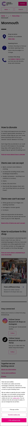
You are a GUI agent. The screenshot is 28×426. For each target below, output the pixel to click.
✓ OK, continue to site (14, 420)
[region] (14, 402)
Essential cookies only (14, 415)
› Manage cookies (14, 409)
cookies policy (16, 398)
